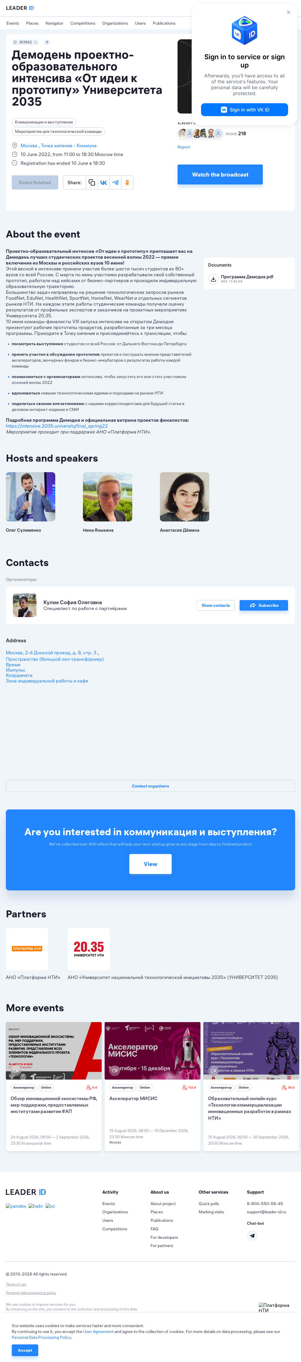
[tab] (126, 1192)
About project (163, 1203)
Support (255, 1192)
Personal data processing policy (31, 1292)
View (150, 864)
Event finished (35, 182)
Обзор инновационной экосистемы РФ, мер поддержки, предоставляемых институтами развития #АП (54, 1104)
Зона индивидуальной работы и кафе (47, 680)
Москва (30, 145)
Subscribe (269, 605)
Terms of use (16, 1284)
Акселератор (23, 1087)
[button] (126, 1192)
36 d (291, 1087)
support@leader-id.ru (266, 1211)
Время (13, 664)
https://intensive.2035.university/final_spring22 (57, 426)
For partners (161, 1245)
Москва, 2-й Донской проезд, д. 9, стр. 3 (52, 652)
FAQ (154, 1228)
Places (32, 23)
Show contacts (216, 605)
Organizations (115, 23)
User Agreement (98, 1331)
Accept (25, 1350)
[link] (54, 1086)
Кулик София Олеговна (73, 602)
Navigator (54, 23)
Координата (19, 675)
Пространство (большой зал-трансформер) (55, 659)
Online (46, 1087)
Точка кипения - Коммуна (68, 145)
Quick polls (209, 1203)
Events (12, 23)
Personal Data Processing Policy (41, 1337)
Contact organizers (150, 786)
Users (140, 23)
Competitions (82, 23)
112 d (192, 1087)
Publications (164, 23)
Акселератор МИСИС (133, 1098)
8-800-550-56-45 (265, 1203)
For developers (164, 1237)
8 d (94, 1087)
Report (184, 147)
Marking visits (211, 1211)
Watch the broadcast (220, 174)
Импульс (16, 669)
